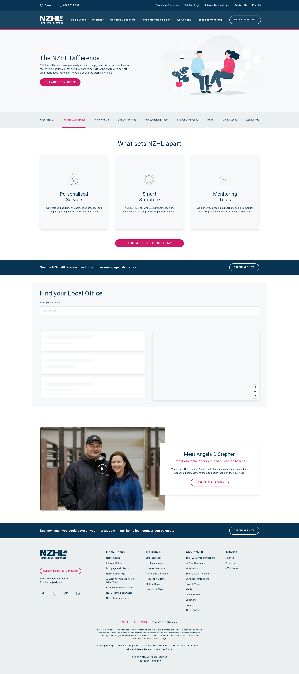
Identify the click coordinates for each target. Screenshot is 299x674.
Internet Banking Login (217, 5)
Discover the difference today (149, 243)
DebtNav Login (192, 5)
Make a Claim (153, 584)
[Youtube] (66, 594)
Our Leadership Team (156, 119)
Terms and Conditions (185, 645)
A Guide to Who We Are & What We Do (120, 580)
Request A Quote (155, 578)
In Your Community (187, 119)
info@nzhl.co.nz (56, 582)
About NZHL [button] (184, 19)
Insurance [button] (98, 19)
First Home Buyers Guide (119, 587)
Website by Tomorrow (149, 660)
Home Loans (115, 552)
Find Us (256, 5)
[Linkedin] (78, 594)
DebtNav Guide (164, 649)
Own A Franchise (127, 119)
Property (230, 563)
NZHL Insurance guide (118, 598)
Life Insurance (153, 557)
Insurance (153, 552)
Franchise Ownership (210, 19)
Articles (231, 552)
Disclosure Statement (168, 5)
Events (189, 605)
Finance (229, 557)
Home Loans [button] (78, 19)
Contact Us (240, 5)
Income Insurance (156, 568)
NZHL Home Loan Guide (119, 592)
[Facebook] (43, 594)
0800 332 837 (71, 5)
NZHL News (231, 568)
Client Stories (230, 119)
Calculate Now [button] (244, 267)
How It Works (193, 584)
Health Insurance (155, 563)
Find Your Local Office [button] (60, 82)
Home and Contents (157, 573)
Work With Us (101, 119)
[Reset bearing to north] (255, 396)
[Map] (206, 365)
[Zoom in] (255, 387)
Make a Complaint (128, 645)
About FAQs (252, 119)
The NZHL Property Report (200, 557)
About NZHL (46, 119)
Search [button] (49, 5)
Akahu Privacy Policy (138, 649)
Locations (191, 599)
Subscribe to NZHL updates (60, 571)
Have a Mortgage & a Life (156, 19)
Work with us (193, 568)
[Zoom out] (255, 391)
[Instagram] (55, 594)
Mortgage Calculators (118, 568)
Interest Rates (114, 563)
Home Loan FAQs (115, 573)
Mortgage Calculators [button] (122, 19)
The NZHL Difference (73, 119)
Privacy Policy (105, 645)
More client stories (209, 482)
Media (210, 119)
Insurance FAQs (154, 589)
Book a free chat (245, 19)
